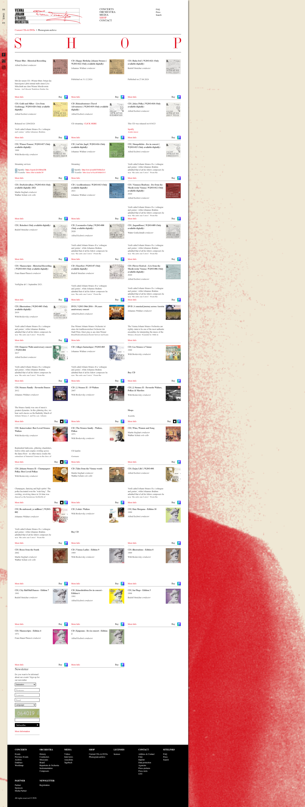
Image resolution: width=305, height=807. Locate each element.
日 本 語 (4, 16)
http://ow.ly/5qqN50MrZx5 (94, 172)
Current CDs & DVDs (25, 30)
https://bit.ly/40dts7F (35, 172)
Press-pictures (144, 768)
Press (158, 12)
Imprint (141, 759)
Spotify (131, 129)
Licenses (119, 749)
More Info (19, 96)
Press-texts (143, 770)
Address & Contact (146, 754)
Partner (20, 780)
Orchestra (108, 12)
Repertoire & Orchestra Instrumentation (49, 766)
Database (18, 762)
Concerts (107, 9)
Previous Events (21, 756)
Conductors (44, 756)
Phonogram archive (47, 30)
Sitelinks (169, 749)
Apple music (133, 131)
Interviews (68, 756)
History (43, 754)
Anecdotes (68, 759)
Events (17, 754)
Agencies (142, 765)
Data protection (144, 762)
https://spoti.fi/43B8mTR (35, 169)
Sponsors (19, 787)
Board (42, 762)
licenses (117, 754)
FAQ (158, 9)
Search (159, 14)
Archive (18, 759)
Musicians (44, 759)
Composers (44, 770)
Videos (67, 754)
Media (104, 14)
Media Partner (21, 790)
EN (3, 23)
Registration (45, 785)
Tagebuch (68, 762)
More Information (22, 731)
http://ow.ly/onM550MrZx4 (93, 169)
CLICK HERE (90, 123)
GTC (140, 773)
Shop (103, 17)
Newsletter (47, 780)
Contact (106, 20)
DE (3, 9)
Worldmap (19, 765)
